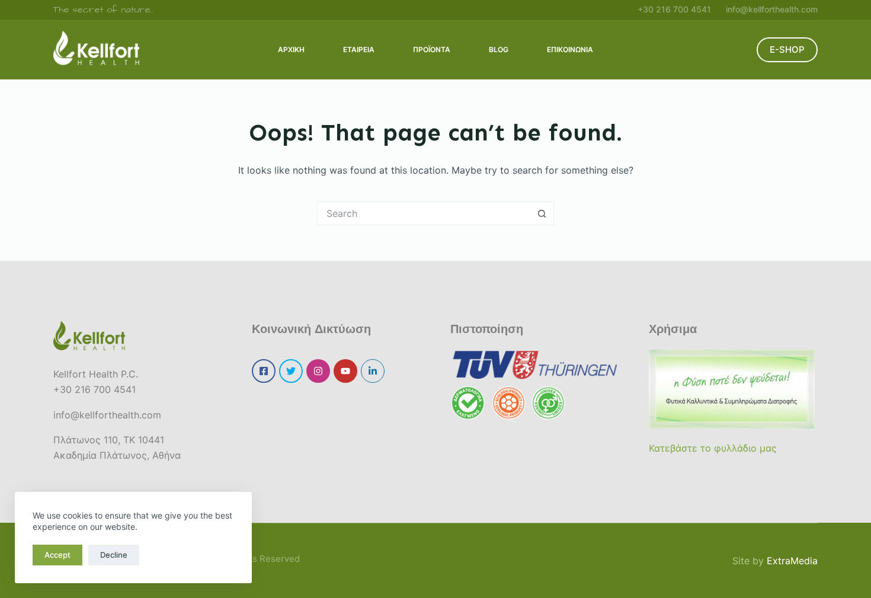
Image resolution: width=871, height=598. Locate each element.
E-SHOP (787, 49)
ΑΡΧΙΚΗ (291, 49)
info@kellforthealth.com (772, 9)
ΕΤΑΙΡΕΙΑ (358, 49)
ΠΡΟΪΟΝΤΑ (431, 49)
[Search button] (542, 213)
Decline (113, 554)
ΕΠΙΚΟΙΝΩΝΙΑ (570, 49)
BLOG (498, 49)
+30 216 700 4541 (674, 9)
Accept (57, 554)
